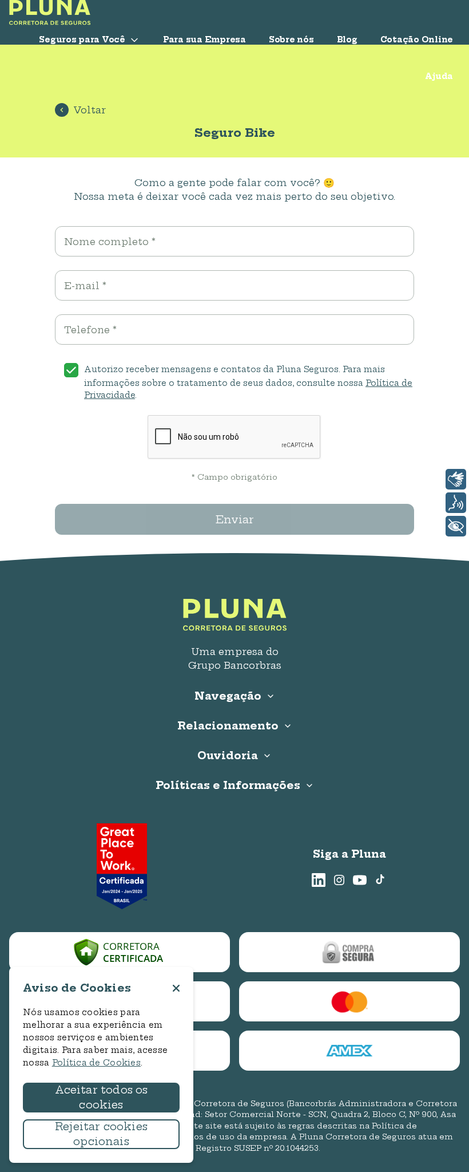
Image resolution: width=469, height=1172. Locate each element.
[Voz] (456, 502)
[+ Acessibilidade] (456, 526)
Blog (347, 40)
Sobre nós (291, 40)
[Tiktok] (380, 880)
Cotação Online (416, 40)
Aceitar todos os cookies (101, 1097)
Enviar (235, 519)
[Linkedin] (318, 880)
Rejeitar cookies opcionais (101, 1134)
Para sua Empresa (204, 40)
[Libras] (456, 479)
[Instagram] (339, 880)
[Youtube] (360, 880)
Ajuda (439, 76)
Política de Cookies (96, 1062)
